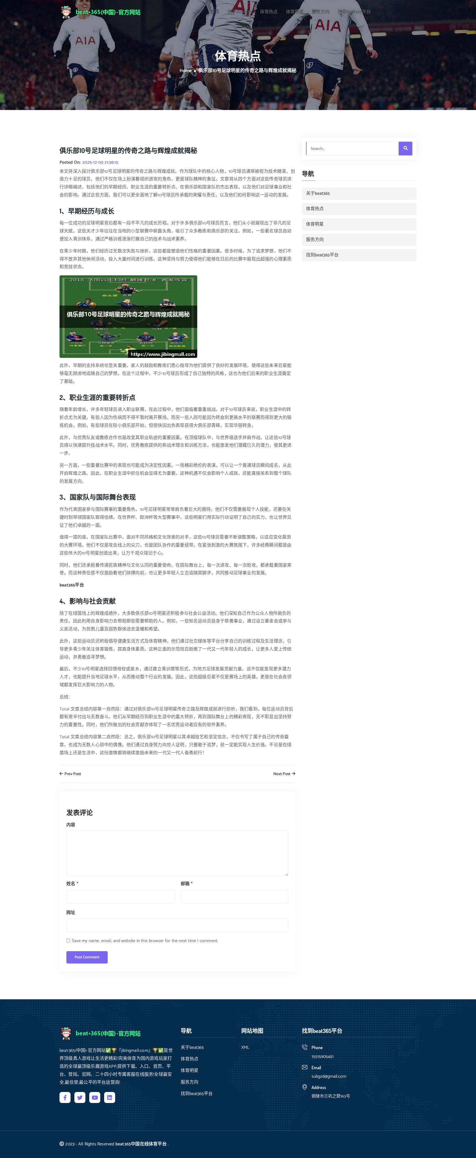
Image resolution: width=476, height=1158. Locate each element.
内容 (70, 825)
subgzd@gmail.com (329, 1076)
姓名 (72, 884)
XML (245, 1047)
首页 (214, 12)
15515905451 (323, 1056)
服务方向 (320, 12)
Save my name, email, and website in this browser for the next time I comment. (145, 941)
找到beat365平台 (354, 12)
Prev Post (72, 774)
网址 (70, 912)
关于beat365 (240, 12)
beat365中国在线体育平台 (141, 1144)
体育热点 (269, 12)
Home (186, 71)
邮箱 (187, 884)
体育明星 (295, 12)
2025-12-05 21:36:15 (100, 162)
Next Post (282, 774)
